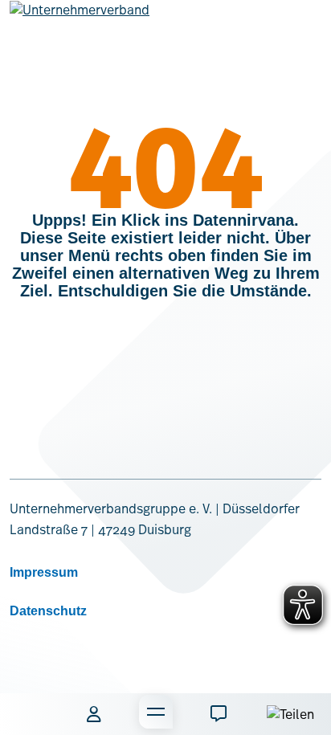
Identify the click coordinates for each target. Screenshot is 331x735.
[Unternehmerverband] (79, 22)
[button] (31, 714)
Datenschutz (48, 611)
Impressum (44, 572)
